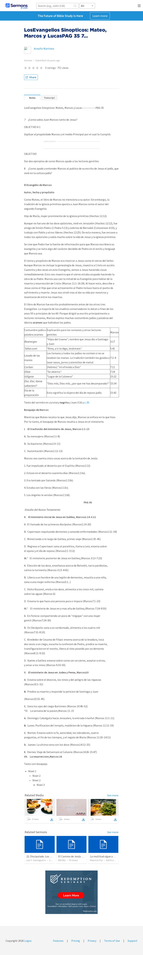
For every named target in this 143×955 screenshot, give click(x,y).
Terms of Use (112, 940)
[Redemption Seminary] (71, 892)
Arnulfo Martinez (44, 48)
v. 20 (86, 402)
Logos (28, 940)
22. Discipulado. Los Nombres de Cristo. (49, 856)
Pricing (75, 940)
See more (112, 795)
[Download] (51, 819)
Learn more (99, 16)
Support (132, 940)
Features (58, 940)
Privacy (92, 940)
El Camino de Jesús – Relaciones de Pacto (82, 856)
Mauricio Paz (96, 860)
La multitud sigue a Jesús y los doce (111, 856)
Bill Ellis (62, 860)
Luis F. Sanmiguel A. (36, 860)
